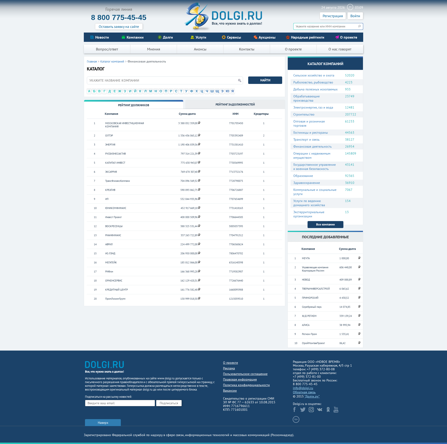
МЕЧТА (306, 258)
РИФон (109, 271)
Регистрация (333, 15)
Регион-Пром (309, 334)
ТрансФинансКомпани (117, 180)
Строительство (304, 114)
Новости (102, 37)
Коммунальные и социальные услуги (314, 192)
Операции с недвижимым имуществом (311, 155)
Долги (168, 37)
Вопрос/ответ (107, 49)
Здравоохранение (306, 183)
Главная (92, 61)
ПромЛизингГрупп (115, 298)
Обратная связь (304, 392)
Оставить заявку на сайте (119, 26)
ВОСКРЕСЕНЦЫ (113, 226)
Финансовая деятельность (312, 146)
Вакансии (230, 390)
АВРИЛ (109, 244)
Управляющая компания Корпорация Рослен (315, 269)
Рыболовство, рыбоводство (313, 82)
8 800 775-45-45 (118, 17)
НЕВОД (306, 279)
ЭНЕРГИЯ (110, 144)
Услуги (201, 37)
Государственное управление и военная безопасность (314, 166)
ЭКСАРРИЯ (111, 171)
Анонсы (200, 49)
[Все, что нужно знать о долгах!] (223, 16)
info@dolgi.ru (303, 388)
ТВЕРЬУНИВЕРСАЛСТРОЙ (316, 288)
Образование (303, 176)
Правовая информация (240, 379)
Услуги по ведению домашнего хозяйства (309, 203)
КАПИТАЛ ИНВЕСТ (115, 162)
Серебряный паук (312, 306)
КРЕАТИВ (110, 190)
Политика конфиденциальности (246, 385)
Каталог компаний (112, 61)
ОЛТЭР (109, 135)
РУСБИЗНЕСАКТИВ (115, 153)
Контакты (246, 49)
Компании (135, 37)
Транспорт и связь (306, 139)
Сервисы (234, 37)
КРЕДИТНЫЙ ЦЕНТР (116, 289)
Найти (265, 80)
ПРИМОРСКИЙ (310, 297)
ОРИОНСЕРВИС (113, 280)
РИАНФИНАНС (113, 235)
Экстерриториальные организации (308, 214)
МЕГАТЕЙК (111, 262)
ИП (106, 199)
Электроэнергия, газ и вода (313, 107)
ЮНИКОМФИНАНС (115, 208)
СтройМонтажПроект (313, 343)
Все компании (325, 224)
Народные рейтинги (307, 37)
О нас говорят (339, 49)
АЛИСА (305, 325)
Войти (355, 15)
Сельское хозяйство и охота (313, 75)
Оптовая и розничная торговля (309, 123)
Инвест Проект (113, 217)
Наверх (103, 423)
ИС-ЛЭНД (110, 253)
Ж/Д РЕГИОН (309, 316)
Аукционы (267, 37)
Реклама (229, 368)
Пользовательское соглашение (245, 374)
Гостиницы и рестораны (310, 132)
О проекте (348, 37)
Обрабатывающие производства (306, 98)
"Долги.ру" (312, 396)
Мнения (153, 49)
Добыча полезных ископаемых (315, 89)
